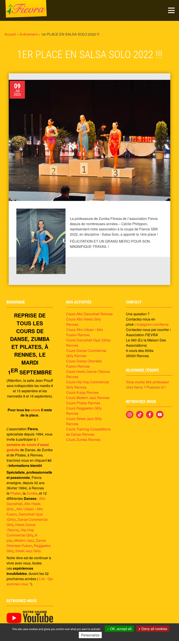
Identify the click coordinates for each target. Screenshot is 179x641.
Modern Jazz (24, 540)
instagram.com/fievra (152, 324)
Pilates (15, 493)
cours (35, 409)
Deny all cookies (154, 628)
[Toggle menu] (171, 10)
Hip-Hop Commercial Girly (20, 532)
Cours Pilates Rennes (83, 402)
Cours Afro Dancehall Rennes (89, 313)
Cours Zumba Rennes (83, 439)
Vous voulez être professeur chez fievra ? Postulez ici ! (147, 384)
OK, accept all (120, 628)
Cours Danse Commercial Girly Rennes (86, 353)
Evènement (28, 34)
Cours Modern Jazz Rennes (87, 397)
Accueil (10, 34)
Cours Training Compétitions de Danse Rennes (88, 432)
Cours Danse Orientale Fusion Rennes (84, 363)
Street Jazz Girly (27, 550)
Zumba (31, 493)
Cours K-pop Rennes (82, 392)
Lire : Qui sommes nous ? (30, 581)
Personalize (90, 635)
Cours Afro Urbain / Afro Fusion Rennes (84, 332)
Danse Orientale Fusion (26, 543)
